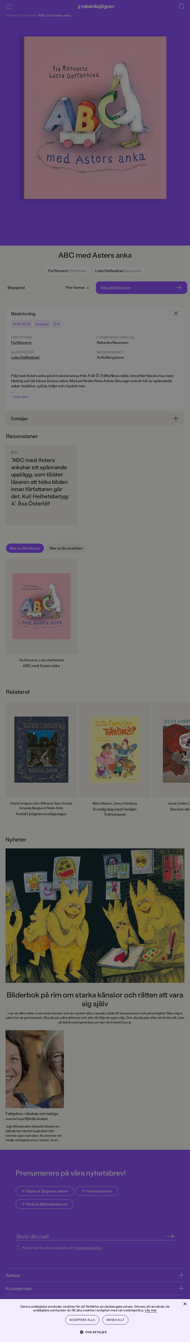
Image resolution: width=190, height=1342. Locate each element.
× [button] (185, 1304)
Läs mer (151, 1310)
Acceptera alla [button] (82, 1320)
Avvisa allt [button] (115, 1320)
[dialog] (95, 671)
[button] (95, 1332)
